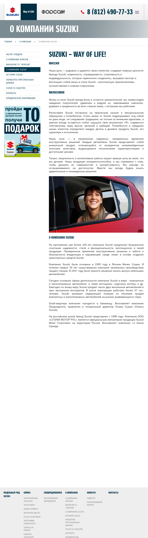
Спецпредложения (53, 492)
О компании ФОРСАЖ (17, 59)
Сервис (27, 492)
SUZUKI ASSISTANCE (32, 517)
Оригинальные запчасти (31, 499)
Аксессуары (29, 505)
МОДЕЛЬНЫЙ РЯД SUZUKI (12, 494)
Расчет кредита (14, 54)
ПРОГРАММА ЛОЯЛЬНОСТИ (29, 522)
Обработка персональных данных (20, 81)
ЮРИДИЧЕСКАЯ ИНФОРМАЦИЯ (20, 98)
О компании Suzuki (16, 69)
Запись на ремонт (28, 529)
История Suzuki (14, 74)
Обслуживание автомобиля (51, 499)
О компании (71, 492)
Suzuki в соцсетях (15, 88)
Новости (91, 492)
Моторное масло (32, 513)
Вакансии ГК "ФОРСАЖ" (18, 64)
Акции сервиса (31, 509)
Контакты (11, 93)
